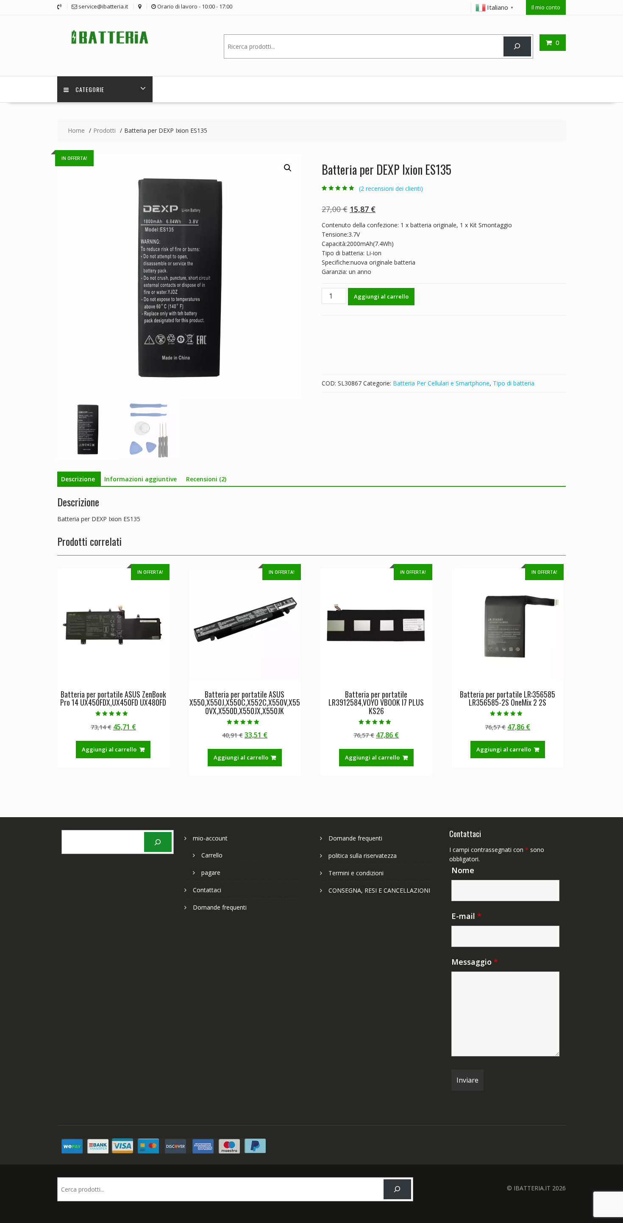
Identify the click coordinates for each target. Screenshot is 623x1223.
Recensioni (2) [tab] (206, 479)
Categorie (89, 89)
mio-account (210, 838)
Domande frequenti (220, 907)
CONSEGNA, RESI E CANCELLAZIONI (379, 890)
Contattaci (207, 890)
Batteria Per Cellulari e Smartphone (441, 383)
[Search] (517, 46)
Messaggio (474, 962)
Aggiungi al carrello (381, 296)
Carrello (211, 855)
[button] (287, 168)
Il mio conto (545, 7)
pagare (210, 872)
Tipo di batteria (513, 383)
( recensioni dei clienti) (391, 188)
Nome (462, 870)
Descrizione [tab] (78, 479)
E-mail (466, 916)
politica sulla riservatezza (362, 856)
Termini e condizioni (356, 873)
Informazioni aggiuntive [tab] (140, 479)
